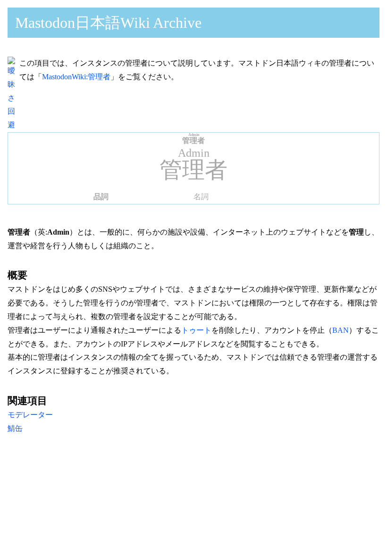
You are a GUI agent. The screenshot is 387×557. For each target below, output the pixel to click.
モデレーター (30, 415)
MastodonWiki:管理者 (76, 77)
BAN (340, 330)
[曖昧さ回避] (13, 125)
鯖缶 (15, 428)
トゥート (196, 330)
